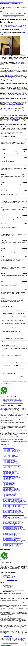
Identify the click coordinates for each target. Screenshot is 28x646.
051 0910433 (12, 576)
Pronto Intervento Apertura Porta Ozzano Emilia (13, 512)
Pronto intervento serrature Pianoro (10, 539)
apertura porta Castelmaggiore (10, 379)
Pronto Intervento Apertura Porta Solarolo (14, 26)
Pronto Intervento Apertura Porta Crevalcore (12, 506)
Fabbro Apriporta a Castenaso (9, 478)
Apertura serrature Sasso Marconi (10, 467)
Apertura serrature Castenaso (9, 454)
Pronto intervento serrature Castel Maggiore (12, 528)
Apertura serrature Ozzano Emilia (10, 461)
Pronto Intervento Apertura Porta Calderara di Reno (14, 500)
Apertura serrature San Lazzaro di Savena (12, 465)
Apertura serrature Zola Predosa (9, 470)
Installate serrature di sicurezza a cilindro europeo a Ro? (14, 323)
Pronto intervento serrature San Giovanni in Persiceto (14, 540)
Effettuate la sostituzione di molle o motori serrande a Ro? (14, 348)
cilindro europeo (9, 76)
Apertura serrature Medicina (9, 459)
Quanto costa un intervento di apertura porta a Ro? (13, 341)
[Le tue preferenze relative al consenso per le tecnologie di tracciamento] (25, 643)
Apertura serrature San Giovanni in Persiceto (12, 463)
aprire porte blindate (5, 90)
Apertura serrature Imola (8, 457)
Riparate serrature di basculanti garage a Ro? (11, 355)
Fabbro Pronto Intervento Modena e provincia (12, 401)
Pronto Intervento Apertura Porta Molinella (12, 511)
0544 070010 (17, 62)
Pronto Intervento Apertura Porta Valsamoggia (12, 521)
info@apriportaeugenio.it (11, 578)
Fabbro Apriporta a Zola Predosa (10, 494)
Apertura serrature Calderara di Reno (11, 449)
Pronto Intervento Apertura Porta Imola (11, 509)
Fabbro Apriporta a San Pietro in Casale (11, 490)
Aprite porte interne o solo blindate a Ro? (11, 331)
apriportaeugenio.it (4, 408)
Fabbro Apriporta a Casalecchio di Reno (11, 474)
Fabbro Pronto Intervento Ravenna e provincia (17, 25)
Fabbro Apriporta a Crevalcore (9, 479)
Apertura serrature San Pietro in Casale (11, 466)
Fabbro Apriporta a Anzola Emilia (10, 471)
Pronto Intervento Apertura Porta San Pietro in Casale (14, 518)
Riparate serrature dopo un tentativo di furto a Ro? (12, 320)
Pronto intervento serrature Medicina (10, 535)
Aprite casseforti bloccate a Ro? (8, 352)
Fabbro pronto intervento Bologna (10, 496)
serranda (7, 102)
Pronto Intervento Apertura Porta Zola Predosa (13, 522)
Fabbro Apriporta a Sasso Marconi (10, 491)
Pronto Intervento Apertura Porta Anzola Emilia (13, 498)
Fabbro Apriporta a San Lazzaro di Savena (12, 489)
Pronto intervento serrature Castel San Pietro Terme (14, 529)
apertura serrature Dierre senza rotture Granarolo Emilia (15, 381)
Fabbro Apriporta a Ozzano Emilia (10, 485)
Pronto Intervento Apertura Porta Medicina (12, 510)
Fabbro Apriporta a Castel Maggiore (10, 476)
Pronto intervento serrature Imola (10, 534)
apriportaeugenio (3, 25)
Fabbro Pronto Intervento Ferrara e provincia (12, 400)
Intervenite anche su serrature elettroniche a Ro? (12, 358)
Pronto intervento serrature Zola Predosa (11, 546)
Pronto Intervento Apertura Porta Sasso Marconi (13, 519)
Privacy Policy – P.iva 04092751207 (10, 643)
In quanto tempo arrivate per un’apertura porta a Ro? (13, 313)
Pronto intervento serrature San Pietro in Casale (13, 543)
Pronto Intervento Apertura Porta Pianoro (11, 513)
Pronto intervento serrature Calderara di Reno (12, 526)
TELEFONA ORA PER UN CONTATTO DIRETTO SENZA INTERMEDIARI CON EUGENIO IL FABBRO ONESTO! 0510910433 (14, 15)
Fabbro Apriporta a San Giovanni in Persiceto (12, 488)
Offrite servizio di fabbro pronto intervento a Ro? (12, 310)
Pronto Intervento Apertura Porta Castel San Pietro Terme (15, 504)
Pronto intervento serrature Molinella (10, 537)
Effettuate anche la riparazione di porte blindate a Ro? (13, 335)
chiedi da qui (10, 577)
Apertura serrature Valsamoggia (9, 468)
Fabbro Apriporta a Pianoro (8, 487)
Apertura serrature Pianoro (8, 462)
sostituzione (22, 75)
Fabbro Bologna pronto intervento (10, 495)
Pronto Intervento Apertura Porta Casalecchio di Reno (14, 501)
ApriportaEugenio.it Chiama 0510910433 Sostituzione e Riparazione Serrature (11, 2)
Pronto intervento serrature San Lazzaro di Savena (13, 541)
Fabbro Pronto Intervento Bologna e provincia (12, 399)
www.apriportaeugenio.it (12, 580)
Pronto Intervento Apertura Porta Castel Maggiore (13, 502)
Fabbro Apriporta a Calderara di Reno (11, 473)
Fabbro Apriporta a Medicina (9, 483)
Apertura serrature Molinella (9, 460)
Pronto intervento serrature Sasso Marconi (12, 544)
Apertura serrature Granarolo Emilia (10, 456)
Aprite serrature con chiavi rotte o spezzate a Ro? (12, 376)
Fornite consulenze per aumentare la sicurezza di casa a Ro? (13, 369)
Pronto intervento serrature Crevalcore (11, 532)
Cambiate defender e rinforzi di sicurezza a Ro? (12, 373)
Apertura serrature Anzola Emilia (10, 446)
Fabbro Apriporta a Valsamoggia (10, 493)
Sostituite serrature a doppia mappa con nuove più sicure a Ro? (14, 327)
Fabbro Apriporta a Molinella (9, 484)
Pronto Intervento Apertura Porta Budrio (11, 499)
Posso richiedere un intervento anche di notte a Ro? (13, 338)
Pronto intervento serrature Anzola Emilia (11, 523)
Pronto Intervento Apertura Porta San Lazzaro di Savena (15, 517)
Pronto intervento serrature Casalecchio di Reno (13, 527)
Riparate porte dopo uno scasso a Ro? (10, 365)
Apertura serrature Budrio (8, 448)
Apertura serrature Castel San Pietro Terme (12, 452)
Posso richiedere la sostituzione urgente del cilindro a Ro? (14, 362)
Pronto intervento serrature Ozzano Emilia (12, 538)
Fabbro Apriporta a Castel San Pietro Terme (12, 477)
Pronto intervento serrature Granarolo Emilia (12, 533)
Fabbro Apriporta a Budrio (8, 472)
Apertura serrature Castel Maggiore (10, 451)
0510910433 (15, 436)
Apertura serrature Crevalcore (9, 455)
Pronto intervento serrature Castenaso (11, 530)
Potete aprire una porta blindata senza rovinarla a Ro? (13, 316)
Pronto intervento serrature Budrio (10, 524)
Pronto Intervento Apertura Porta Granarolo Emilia (13, 507)
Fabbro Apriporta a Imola (8, 482)
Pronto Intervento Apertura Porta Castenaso (12, 505)
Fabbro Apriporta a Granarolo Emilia (11, 480)
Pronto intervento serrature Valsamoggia (11, 545)
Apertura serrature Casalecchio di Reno (11, 450)
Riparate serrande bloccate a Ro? (9, 345)
